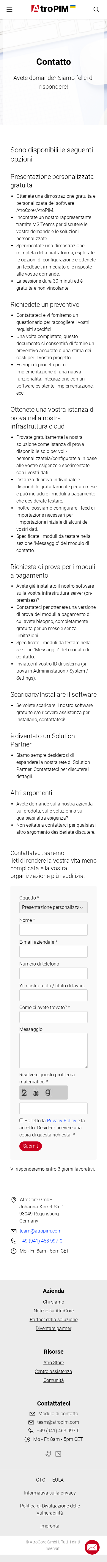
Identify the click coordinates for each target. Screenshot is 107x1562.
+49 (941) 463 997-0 (41, 1241)
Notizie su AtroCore (54, 1311)
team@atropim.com (41, 1231)
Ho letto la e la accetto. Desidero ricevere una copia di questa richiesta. (52, 1128)
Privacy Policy (61, 1120)
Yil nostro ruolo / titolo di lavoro (52, 985)
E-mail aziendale (38, 942)
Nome (27, 920)
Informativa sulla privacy (50, 1493)
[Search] (96, 9)
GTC (40, 1480)
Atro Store (53, 1362)
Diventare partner (53, 1328)
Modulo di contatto (58, 1413)
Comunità (53, 1380)
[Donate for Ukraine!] (72, 6)
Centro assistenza (53, 1371)
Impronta (49, 1526)
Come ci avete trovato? (44, 1007)
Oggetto (29, 898)
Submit (30, 1146)
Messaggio (31, 1029)
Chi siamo (53, 1302)
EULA (58, 1480)
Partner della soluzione (54, 1319)
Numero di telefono (39, 964)
